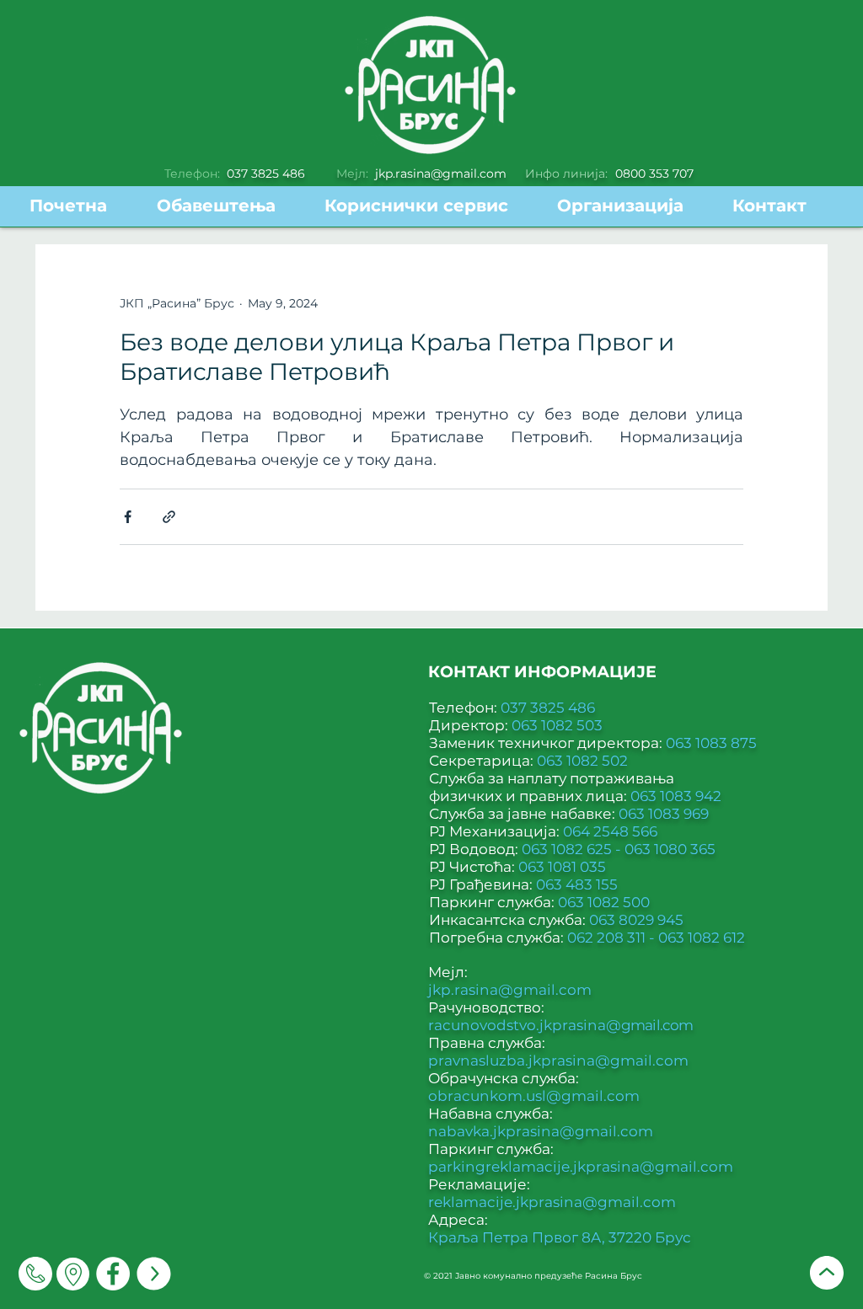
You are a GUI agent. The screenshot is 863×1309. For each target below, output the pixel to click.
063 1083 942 (675, 796)
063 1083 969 (664, 813)
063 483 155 (577, 884)
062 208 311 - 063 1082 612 (656, 937)
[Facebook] (113, 1273)
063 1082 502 (582, 760)
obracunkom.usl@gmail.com (534, 1095)
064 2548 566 (610, 831)
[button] (428, 206)
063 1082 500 (604, 902)
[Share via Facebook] (128, 517)
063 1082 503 (557, 725)
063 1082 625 (568, 849)
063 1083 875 (711, 743)
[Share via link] (169, 517)
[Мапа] (72, 1274)
